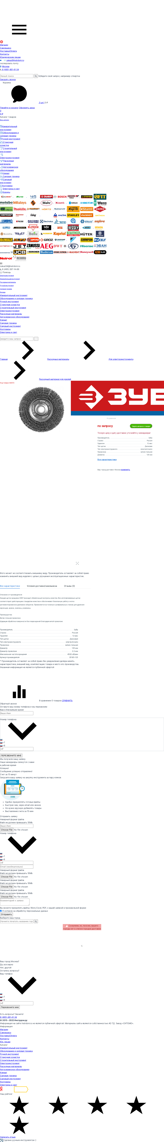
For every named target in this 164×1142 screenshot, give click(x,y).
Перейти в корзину (9, 107)
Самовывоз (5, 48)
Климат (5, 173)
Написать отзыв (7, 1137)
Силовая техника (6, 289)
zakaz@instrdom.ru (15, 60)
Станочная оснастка (10, 304)
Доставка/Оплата (8, 51)
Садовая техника (11, 176)
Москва (5, 66)
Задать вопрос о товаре (141, 426)
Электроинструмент (7, 275)
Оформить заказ (27, 107)
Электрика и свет (11, 188)
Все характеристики (10, 586)
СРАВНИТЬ (67, 700)
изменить (125, 469)
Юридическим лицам (10, 57)
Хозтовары (7, 185)
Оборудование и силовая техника (16, 298)
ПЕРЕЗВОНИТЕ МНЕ (11, 755)
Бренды (6, 192)
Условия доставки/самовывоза (42, 586)
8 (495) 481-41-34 (10, 69)
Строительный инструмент (13, 307)
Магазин (4, 45)
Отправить (6, 914)
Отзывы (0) (69, 586)
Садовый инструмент (10, 326)
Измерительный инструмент (10, 279)
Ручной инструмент (10, 139)
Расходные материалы (8, 282)
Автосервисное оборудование (14, 317)
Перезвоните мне (10, 1007)
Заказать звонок (8, 79)
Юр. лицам (5, 1041)
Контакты (4, 54)
